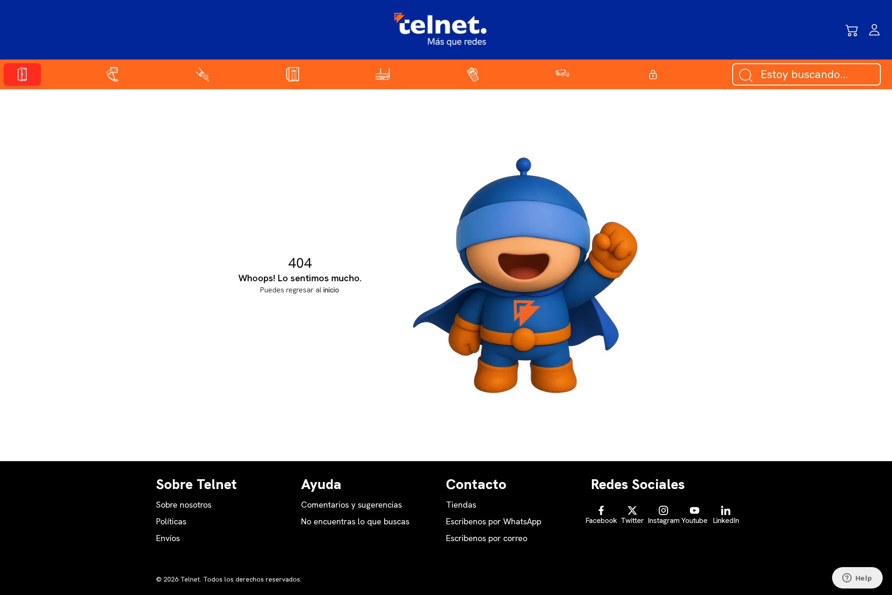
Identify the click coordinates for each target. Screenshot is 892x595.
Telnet (189, 579)
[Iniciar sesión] (874, 29)
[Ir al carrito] (852, 29)
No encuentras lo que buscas (355, 521)
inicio (331, 290)
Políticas (171, 521)
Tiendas (461, 504)
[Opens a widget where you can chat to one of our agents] (857, 578)
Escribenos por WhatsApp (493, 521)
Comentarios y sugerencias (351, 504)
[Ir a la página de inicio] (440, 30)
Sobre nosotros (183, 504)
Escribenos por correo (486, 538)
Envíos (168, 538)
